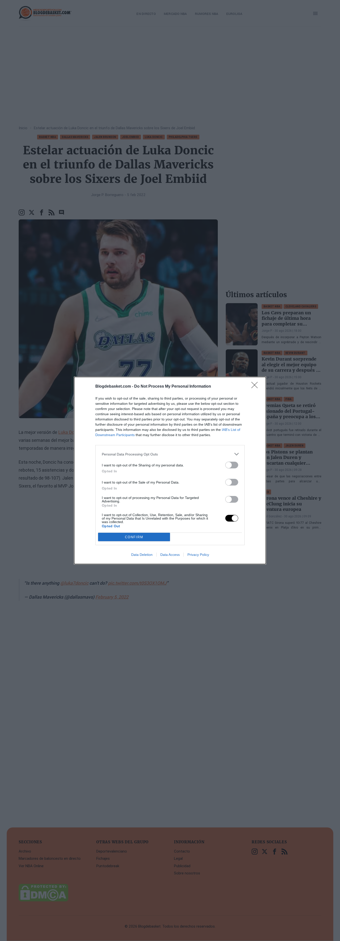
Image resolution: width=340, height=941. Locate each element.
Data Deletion (142, 555)
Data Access (170, 555)
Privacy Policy (198, 555)
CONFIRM (134, 537)
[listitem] (170, 454)
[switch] (231, 465)
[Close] (256, 386)
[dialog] (170, 470)
